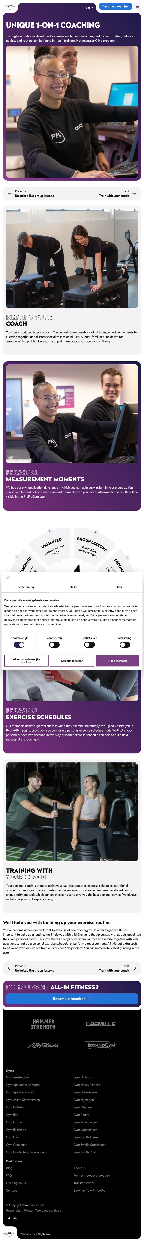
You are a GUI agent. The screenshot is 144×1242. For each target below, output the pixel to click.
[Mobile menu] (137, 6)
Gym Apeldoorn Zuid (20, 1092)
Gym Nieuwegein (85, 1092)
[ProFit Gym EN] (9, 6)
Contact (11, 1190)
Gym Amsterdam (17, 1077)
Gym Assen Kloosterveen (23, 1099)
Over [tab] (119, 587)
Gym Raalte (81, 1114)
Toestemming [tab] (25, 587)
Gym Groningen (16, 1144)
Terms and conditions (48, 1210)
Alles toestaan (117, 660)
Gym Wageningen (86, 1129)
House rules (13, 1210)
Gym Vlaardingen (85, 1122)
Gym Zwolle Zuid (85, 1152)
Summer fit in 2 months (89, 1190)
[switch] (54, 643)
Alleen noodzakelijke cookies (26, 661)
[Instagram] (15, 1219)
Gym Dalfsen (15, 1107)
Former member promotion (92, 1175)
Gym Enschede (16, 1129)
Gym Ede (12, 1114)
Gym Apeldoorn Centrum (23, 1084)
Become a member (115, 6)
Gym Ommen (83, 1107)
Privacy (27, 1210)
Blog (9, 1168)
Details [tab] (72, 587)
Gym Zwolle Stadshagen (90, 1144)
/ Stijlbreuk (43, 1234)
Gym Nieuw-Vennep (87, 1084)
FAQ (9, 1175)
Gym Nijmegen (84, 1099)
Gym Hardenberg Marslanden (26, 1152)
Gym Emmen (14, 1122)
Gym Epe (12, 1137)
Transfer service (84, 1183)
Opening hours (16, 1183)
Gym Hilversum (84, 1077)
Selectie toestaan (72, 660)
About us (80, 1168)
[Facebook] (9, 1219)
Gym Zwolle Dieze (86, 1137)
